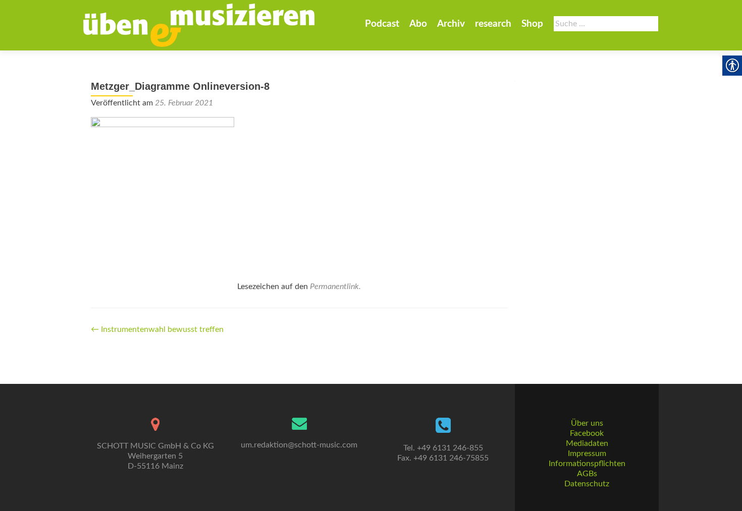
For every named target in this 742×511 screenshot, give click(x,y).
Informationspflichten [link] (587, 464)
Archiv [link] (451, 24)
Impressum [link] (587, 453)
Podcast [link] (382, 24)
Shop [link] (532, 24)
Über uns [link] (587, 423)
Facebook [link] (587, 433)
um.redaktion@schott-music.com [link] (299, 445)
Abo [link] (418, 24)
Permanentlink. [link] (335, 286)
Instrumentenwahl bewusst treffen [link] (157, 329)
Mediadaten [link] (587, 443)
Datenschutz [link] (586, 484)
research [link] (493, 24)
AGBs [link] (587, 474)
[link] (198, 25)
